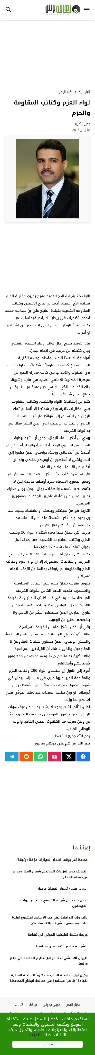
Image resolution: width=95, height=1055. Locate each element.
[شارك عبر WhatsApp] (40, 756)
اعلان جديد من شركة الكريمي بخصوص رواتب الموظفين (54, 903)
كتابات (19, 1005)
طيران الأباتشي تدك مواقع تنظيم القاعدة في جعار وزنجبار (49, 961)
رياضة (33, 1005)
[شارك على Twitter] (68, 756)
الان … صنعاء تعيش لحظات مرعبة (63, 889)
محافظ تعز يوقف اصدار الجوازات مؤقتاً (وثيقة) (52, 860)
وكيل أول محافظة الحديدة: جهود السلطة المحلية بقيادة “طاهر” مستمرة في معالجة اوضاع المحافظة (49, 978)
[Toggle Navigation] (88, 10)
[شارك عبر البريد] (54, 756)
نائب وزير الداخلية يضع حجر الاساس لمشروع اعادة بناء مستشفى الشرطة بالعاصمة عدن (50, 920)
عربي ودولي (51, 1005)
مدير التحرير (82, 124)
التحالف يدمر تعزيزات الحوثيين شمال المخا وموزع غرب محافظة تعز (50, 874)
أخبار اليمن (65, 92)
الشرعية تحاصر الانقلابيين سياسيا (62, 946)
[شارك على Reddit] (26, 756)
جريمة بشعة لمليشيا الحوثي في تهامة (58, 935)
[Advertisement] (47, 54)
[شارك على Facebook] (83, 756)
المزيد (35, 1035)
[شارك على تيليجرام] (12, 756)
